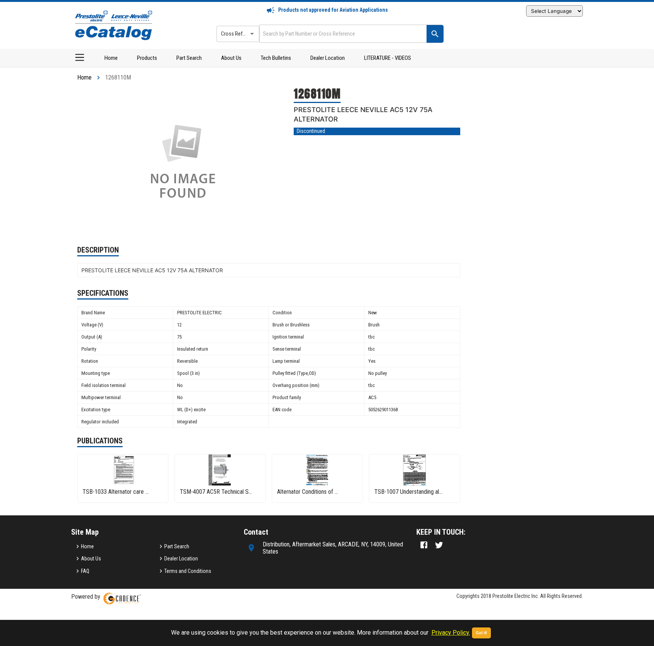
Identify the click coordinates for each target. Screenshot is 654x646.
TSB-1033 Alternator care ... (116, 491)
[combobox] (342, 33)
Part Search (189, 58)
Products (147, 58)
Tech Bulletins (276, 58)
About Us (231, 58)
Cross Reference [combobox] (239, 34)
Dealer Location (327, 58)
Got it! (481, 632)
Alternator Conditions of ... (307, 491)
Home (111, 58)
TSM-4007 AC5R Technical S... (216, 491)
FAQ (85, 571)
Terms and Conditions (187, 571)
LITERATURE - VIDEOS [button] (387, 58)
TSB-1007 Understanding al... (408, 491)
